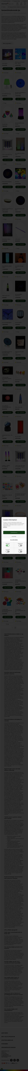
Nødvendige (8, 543)
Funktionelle (8, 549)
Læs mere (5, 527)
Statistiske (20, 549)
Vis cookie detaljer (14, 539)
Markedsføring (20, 543)
